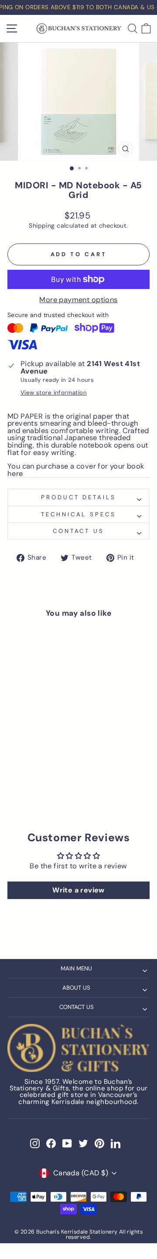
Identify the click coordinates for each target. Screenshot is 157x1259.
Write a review (78, 890)
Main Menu (76, 968)
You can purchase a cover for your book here (75, 470)
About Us (76, 987)
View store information (53, 392)
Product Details (78, 497)
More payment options (78, 300)
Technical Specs (78, 514)
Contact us (79, 531)
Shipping (42, 225)
